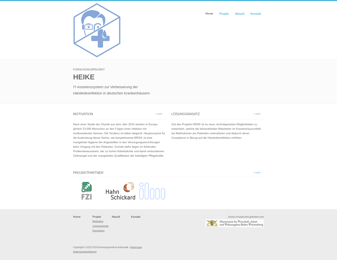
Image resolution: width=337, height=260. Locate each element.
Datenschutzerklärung (85, 251)
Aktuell (239, 13)
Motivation (97, 221)
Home (209, 13)
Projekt (224, 13)
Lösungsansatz (100, 226)
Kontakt (256, 13)
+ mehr (158, 114)
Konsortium (98, 230)
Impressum (136, 247)
